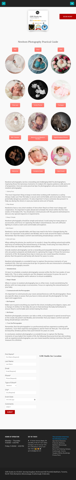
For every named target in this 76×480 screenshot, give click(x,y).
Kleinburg (61, 443)
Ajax (53, 441)
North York (55, 449)
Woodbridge (66, 453)
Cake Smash (61, 171)
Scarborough (56, 451)
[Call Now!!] (3, 3)
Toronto (63, 451)
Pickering (62, 449)
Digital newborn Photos (61, 137)
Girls (61, 49)
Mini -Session (15, 137)
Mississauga (62, 445)
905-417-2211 (39, 442)
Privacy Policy (56, 455)
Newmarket (55, 447)
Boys (38, 49)
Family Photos (38, 105)
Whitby (60, 453)
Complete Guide (38, 171)
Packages (61, 105)
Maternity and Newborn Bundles (38, 138)
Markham (55, 445)
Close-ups (15, 105)
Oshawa (67, 449)
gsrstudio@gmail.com (34, 451)
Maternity (15, 171)
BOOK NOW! (67, 17)
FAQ (15, 49)
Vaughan (55, 453)
